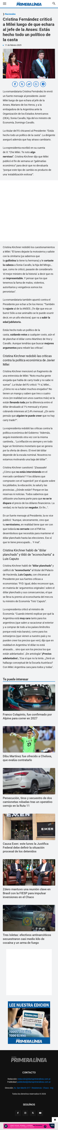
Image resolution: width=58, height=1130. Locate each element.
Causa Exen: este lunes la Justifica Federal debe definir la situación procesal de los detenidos (25, 847)
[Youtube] (40, 1113)
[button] (6, 4)
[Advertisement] (29, 210)
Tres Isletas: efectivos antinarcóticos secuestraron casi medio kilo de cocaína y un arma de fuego (27, 938)
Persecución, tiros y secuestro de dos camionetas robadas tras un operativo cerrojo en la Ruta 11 (27, 802)
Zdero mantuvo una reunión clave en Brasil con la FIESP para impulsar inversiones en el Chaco (27, 893)
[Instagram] (25, 1113)
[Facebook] (18, 1113)
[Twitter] (33, 1113)
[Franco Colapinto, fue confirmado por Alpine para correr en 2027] (29, 697)
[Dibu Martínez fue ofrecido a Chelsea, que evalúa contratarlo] (29, 739)
